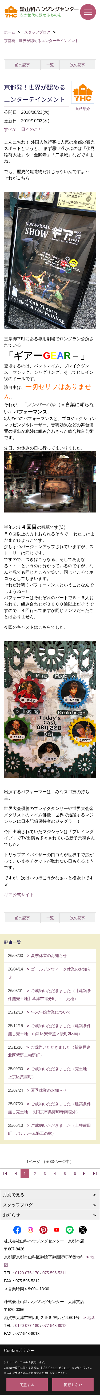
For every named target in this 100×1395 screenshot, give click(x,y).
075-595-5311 (54, 1273)
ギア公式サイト (19, 894)
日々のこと (31, 129)
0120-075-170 (27, 1273)
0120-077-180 (27, 1325)
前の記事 (22, 65)
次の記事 (77, 65)
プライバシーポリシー (55, 1367)
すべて (10, 129)
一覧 (50, 65)
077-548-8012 (54, 1325)
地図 (91, 1317)
